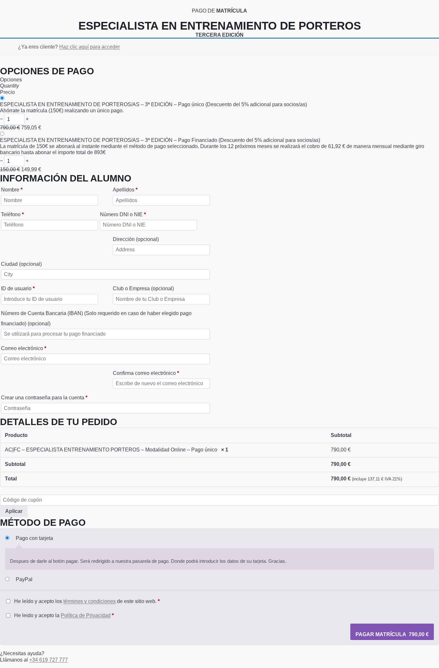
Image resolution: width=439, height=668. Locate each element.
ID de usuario (18, 288)
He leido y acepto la (63, 615)
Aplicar (13, 511)
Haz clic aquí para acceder (89, 47)
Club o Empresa (143, 288)
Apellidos (125, 189)
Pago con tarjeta (34, 538)
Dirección (136, 239)
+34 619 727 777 (48, 660)
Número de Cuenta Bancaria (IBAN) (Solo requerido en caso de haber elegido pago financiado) (96, 318)
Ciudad (21, 264)
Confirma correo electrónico (146, 373)
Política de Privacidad (86, 615)
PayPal (24, 579)
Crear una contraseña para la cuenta (44, 397)
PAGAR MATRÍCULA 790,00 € (392, 634)
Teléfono (12, 214)
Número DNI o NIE (123, 214)
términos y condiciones (89, 601)
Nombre (11, 189)
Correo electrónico (23, 348)
